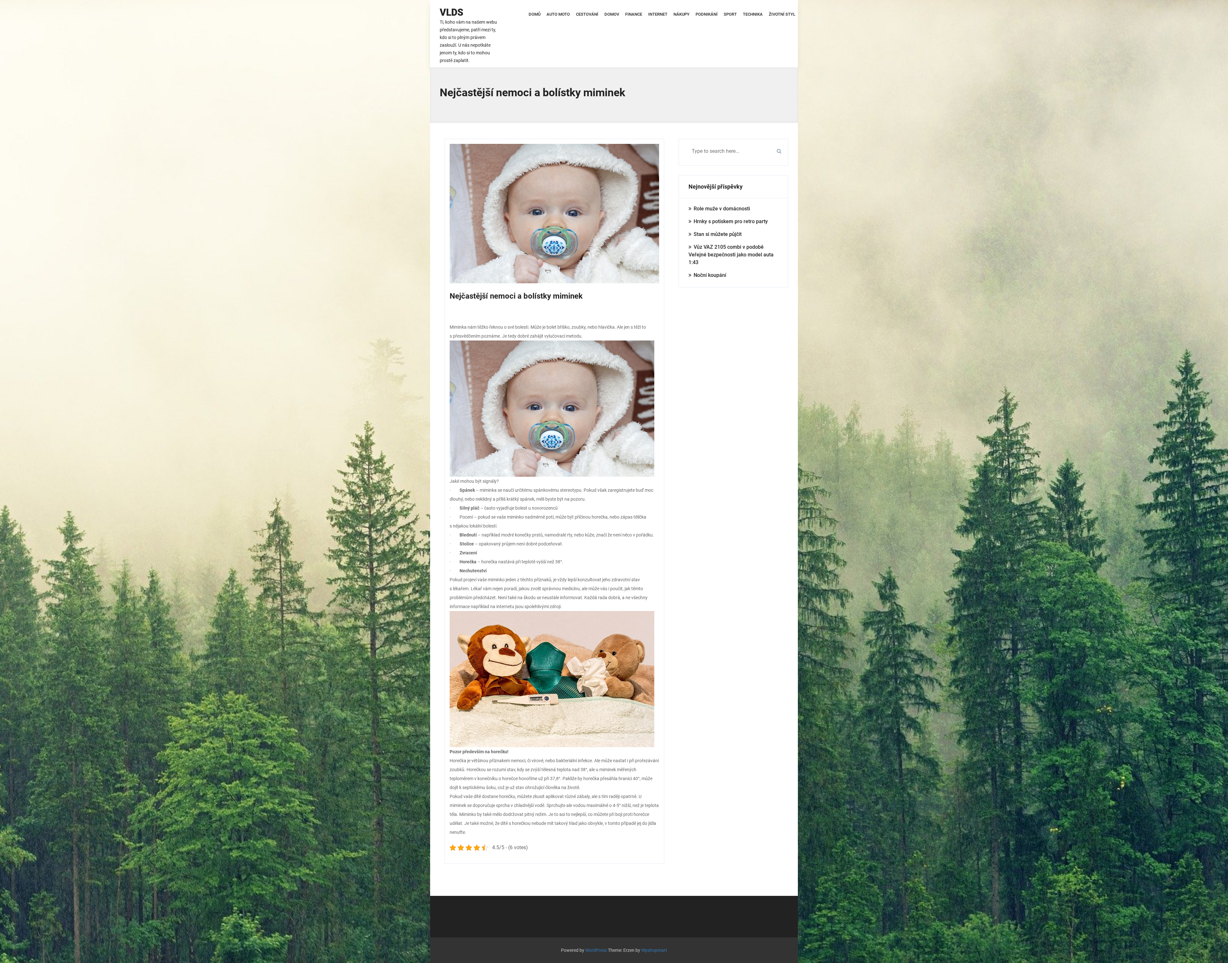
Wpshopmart (654, 950)
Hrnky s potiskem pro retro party (731, 221)
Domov (611, 14)
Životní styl (782, 14)
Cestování (587, 14)
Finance (633, 14)
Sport (730, 14)
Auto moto (558, 14)
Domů (534, 14)
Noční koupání (710, 275)
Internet (657, 14)
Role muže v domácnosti (722, 209)
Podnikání (707, 14)
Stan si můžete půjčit (718, 234)
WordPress (596, 950)
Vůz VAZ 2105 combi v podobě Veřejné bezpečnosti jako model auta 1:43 (731, 254)
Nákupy (681, 14)
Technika (753, 14)
